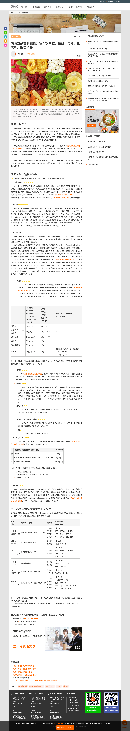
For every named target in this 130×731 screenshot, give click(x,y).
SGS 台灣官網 (73, 697)
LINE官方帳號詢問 (31, 618)
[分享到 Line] (5, 33)
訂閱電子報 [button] (110, 1)
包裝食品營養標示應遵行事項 (23, 666)
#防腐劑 (58, 686)
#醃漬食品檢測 (22, 686)
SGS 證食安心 (75, 702)
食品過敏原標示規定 (61, 197)
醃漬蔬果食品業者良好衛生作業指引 (26, 675)
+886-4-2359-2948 (36, 712)
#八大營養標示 (49, 686)
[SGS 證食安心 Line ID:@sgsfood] (93, 702)
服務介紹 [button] (36, 6)
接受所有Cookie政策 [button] (65, 727)
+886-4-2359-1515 (36, 703)
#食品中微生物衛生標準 (36, 686)
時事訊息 (69, 6)
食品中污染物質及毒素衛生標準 (24, 669)
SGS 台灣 (74, 700)
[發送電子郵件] (5, 41)
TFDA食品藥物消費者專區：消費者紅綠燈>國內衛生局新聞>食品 (36, 680)
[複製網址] (5, 37)
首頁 (12, 12)
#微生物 (65, 686)
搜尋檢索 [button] (118, 1)
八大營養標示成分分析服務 (64, 194)
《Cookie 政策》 (59, 723)
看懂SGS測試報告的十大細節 (65, 259)
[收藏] (5, 45)
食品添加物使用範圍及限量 (32, 374)
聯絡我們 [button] (91, 6)
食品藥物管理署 (73, 708)
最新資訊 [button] (48, 6)
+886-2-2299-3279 (17, 703)
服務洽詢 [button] (102, 1)
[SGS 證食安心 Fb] (111, 702)
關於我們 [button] (79, 6)
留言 (19, 621)
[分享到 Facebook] (5, 28)
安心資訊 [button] (25, 6)
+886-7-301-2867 (54, 712)
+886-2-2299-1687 (17, 712)
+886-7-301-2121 (54, 703)
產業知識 (59, 6)
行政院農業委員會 (74, 711)
